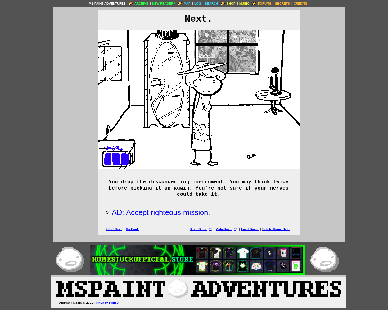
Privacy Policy (107, 302)
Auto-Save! (224, 229)
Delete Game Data (276, 229)
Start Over (114, 229)
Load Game (250, 229)
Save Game (198, 229)
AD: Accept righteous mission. (161, 212)
